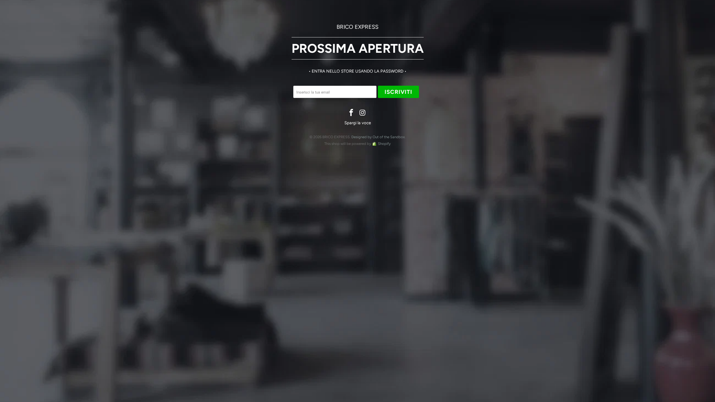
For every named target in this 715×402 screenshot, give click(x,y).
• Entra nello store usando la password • (357, 71)
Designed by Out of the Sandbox (378, 137)
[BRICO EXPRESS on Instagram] (362, 113)
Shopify (384, 144)
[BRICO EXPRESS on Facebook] (351, 113)
